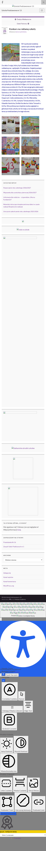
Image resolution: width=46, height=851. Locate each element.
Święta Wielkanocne (24, 19)
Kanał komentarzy (9, 581)
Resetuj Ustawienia (8, 813)
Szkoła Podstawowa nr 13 (12, 10)
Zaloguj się (7, 573)
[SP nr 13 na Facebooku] (2, 1)
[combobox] (23, 609)
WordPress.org (8, 586)
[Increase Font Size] (3, 674)
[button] (1, 619)
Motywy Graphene (20, 599)
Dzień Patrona (22, 24)
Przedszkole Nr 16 (9, 542)
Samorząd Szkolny (21, 32)
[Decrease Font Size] (3, 680)
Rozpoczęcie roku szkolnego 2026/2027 (17, 188)
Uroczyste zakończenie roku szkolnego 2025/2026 (20, 211)
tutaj (19, 530)
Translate (17, 838)
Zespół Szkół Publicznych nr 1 (13, 547)
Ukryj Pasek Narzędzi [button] (9, 675)
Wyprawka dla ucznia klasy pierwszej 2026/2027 (20, 192)
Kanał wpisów (8, 577)
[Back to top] (41, 846)
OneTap (17, 672)
